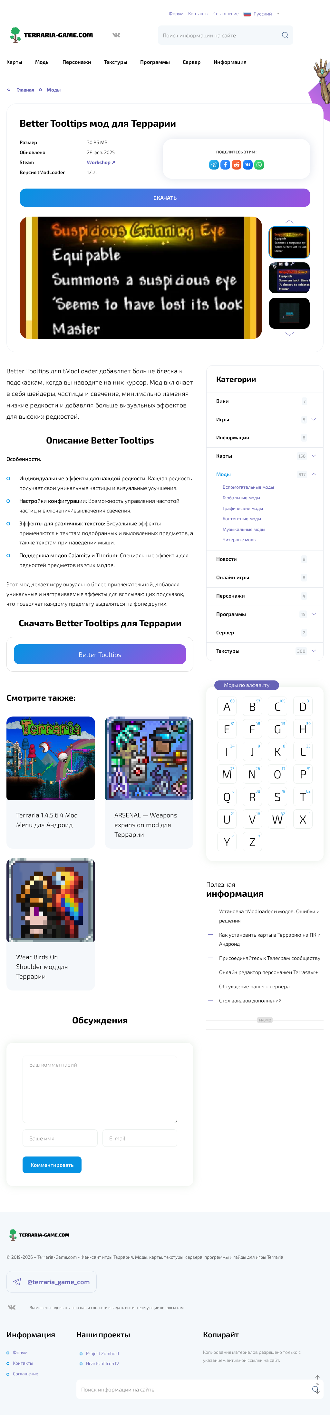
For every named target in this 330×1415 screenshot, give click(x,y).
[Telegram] (214, 165)
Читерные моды (240, 539)
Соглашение (225, 13)
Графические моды (243, 508)
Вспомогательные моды (248, 487)
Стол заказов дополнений (250, 1000)
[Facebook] (225, 165)
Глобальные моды (241, 497)
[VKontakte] (248, 165)
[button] (289, 222)
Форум (176, 13)
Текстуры (115, 62)
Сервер (192, 62)
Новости (226, 559)
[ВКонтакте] (116, 35)
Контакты (198, 13)
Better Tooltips (100, 654)
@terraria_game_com (58, 1281)
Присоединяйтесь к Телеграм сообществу (269, 958)
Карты (14, 62)
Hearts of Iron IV (102, 1363)
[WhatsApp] (259, 165)
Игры (222, 419)
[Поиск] (285, 35)
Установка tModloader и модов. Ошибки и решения (269, 915)
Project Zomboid (102, 1353)
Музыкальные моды (244, 529)
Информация (230, 62)
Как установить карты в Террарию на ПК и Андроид (269, 939)
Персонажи (77, 62)
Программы (155, 62)
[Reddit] (236, 165)
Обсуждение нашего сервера (254, 986)
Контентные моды (242, 518)
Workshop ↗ (101, 162)
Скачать (165, 197)
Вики (222, 401)
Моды (42, 62)
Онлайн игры (232, 577)
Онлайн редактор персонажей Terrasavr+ (268, 972)
